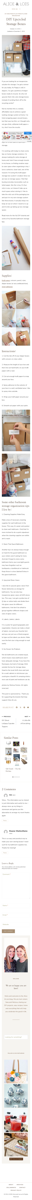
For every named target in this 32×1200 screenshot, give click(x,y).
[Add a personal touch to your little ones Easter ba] (16, 1071)
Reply (5, 820)
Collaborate (11, 1187)
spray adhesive (7, 287)
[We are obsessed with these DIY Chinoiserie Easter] (16, 1096)
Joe (10, 795)
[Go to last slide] (6, 758)
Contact (22, 1187)
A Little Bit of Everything (25, 720)
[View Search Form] (20, 9)
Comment (7, 874)
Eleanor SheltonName (18, 831)
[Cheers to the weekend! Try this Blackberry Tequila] (16, 1120)
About (11, 1184)
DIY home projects (10, 13)
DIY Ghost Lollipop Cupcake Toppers (8, 722)
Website (6, 924)
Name (5, 906)
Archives (20, 1184)
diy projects (19, 13)
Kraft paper (6, 280)
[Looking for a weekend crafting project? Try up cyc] (16, 1144)
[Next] (26, 758)
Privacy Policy (16, 1190)
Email (5, 915)
